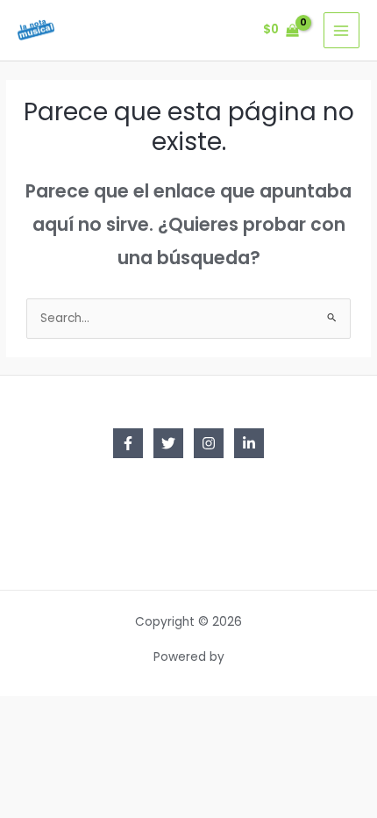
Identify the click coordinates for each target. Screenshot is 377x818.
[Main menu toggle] (341, 30)
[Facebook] (128, 443)
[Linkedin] (249, 443)
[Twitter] (168, 443)
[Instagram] (209, 443)
